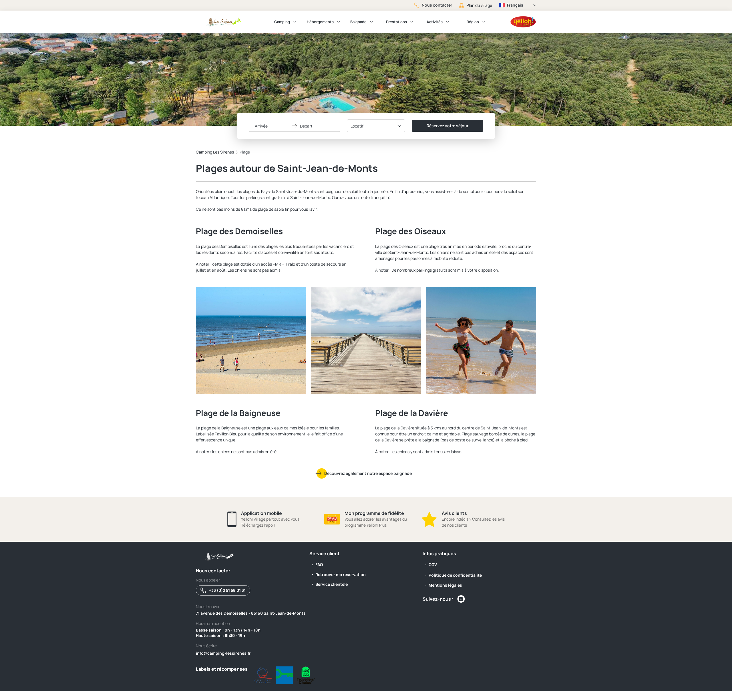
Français (515, 5)
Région (473, 21)
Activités (435, 21)
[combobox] (376, 126)
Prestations (396, 21)
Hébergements (320, 21)
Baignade (358, 21)
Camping (282, 21)
